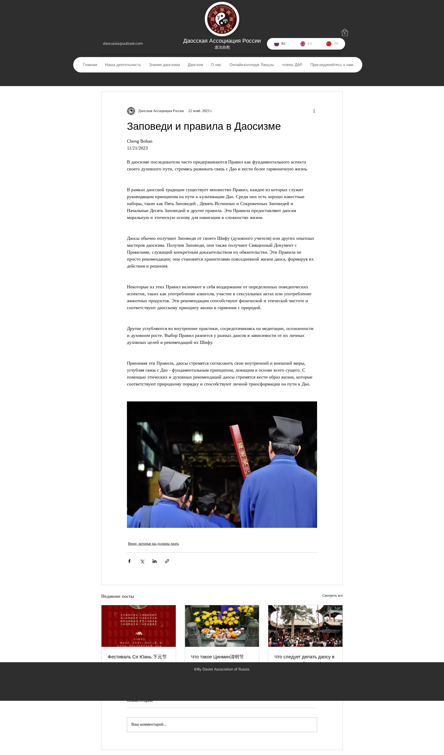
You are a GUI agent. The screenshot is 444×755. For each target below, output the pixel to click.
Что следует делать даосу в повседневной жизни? (304, 660)
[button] (345, 32)
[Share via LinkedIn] (154, 561)
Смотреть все (332, 595)
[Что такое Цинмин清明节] (222, 626)
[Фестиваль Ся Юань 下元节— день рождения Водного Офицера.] (138, 626)
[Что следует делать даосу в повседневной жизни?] (305, 626)
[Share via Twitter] (142, 561)
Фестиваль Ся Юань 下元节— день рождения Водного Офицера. (137, 660)
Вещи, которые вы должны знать (153, 544)
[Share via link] (167, 561)
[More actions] (314, 111)
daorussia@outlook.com (123, 43)
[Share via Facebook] (129, 561)
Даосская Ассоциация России (222, 41)
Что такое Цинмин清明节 (217, 656)
